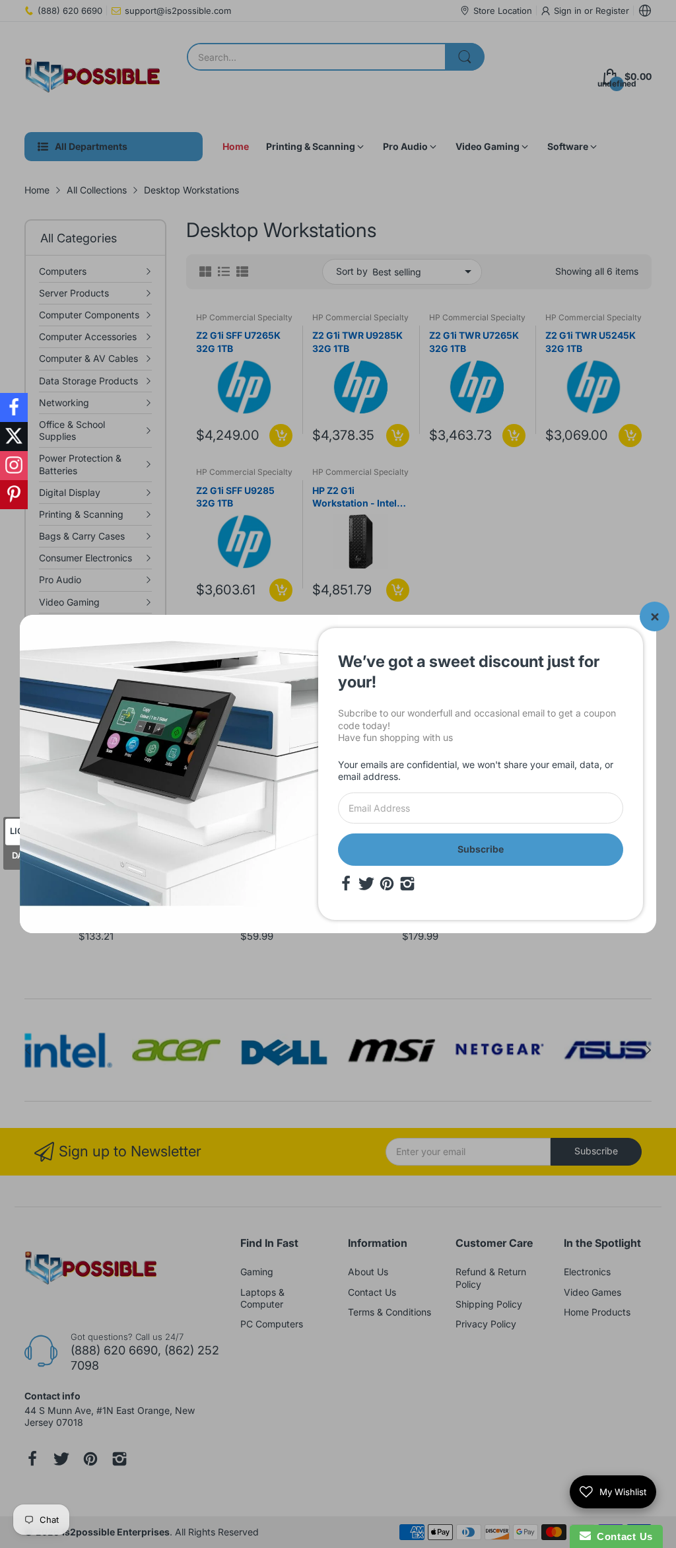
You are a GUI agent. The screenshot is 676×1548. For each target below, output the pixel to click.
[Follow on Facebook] (14, 407)
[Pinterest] (387, 884)
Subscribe (480, 849)
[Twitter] (366, 884)
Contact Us (622, 1536)
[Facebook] (346, 884)
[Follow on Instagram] (14, 465)
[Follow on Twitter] (14, 436)
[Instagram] (407, 884)
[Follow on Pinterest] (14, 494)
